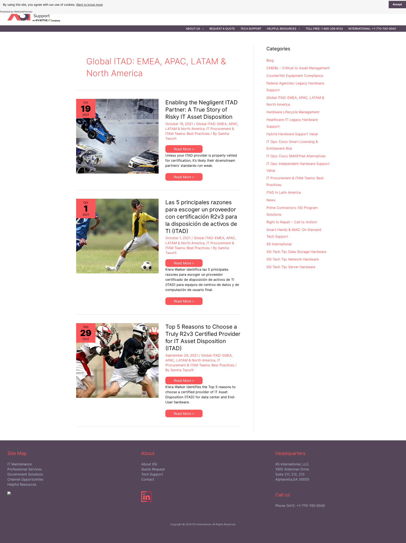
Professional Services (24, 469)
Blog (270, 60)
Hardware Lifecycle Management (292, 112)
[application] (202, 28)
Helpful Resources (281, 28)
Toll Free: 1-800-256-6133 (324, 28)
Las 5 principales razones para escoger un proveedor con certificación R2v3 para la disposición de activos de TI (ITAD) (201, 216)
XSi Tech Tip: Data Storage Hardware (296, 251)
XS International (279, 244)
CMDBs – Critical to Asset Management (298, 68)
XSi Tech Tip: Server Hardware (290, 267)
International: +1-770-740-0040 (372, 28)
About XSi (149, 464)
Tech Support (250, 28)
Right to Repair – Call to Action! (291, 222)
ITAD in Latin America (283, 192)
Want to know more (89, 4)
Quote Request (153, 469)
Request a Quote (222, 28)
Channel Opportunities (25, 479)
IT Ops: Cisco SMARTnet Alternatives (295, 156)
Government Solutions (25, 474)
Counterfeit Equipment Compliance (294, 75)
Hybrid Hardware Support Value (292, 134)
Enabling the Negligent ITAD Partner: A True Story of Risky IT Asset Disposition (201, 109)
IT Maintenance (19, 464)
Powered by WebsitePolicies (16, 11)
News (270, 200)
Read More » (184, 150)
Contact (147, 479)
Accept (397, 4)
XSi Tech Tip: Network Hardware (292, 259)
